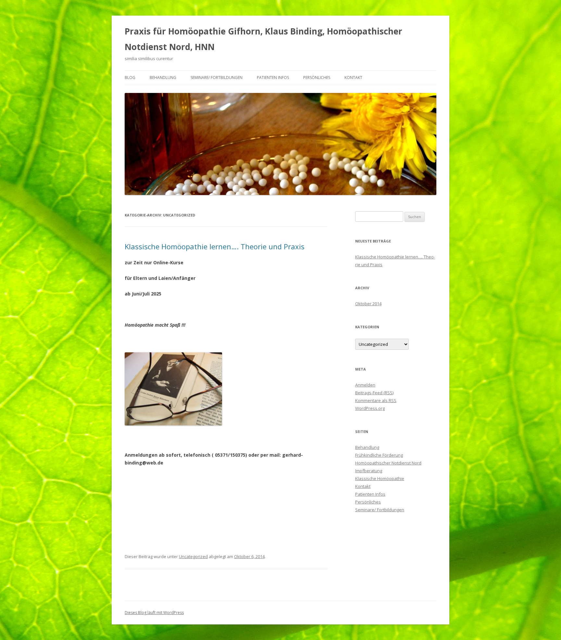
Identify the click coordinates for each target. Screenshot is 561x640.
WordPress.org (370, 408)
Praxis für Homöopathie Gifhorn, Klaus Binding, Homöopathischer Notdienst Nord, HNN (263, 39)
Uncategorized (193, 556)
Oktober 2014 (368, 304)
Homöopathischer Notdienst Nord (388, 463)
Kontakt (353, 77)
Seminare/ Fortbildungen (217, 77)
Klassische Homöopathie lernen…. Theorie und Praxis (215, 246)
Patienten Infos (273, 77)
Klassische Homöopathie (379, 478)
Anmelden (365, 385)
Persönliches (316, 77)
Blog (130, 77)
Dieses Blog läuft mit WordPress (154, 612)
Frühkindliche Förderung (379, 455)
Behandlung (163, 77)
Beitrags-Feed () (374, 393)
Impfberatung (368, 471)
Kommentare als (375, 400)
